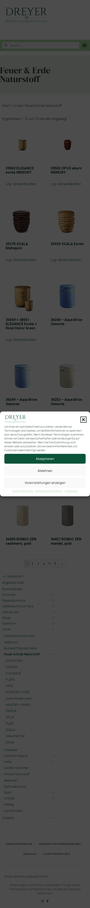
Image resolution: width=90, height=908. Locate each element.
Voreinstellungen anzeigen (45, 482)
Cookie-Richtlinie (22, 491)
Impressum (71, 491)
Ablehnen (45, 470)
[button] (83, 419)
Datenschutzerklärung (48, 491)
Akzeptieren (45, 458)
